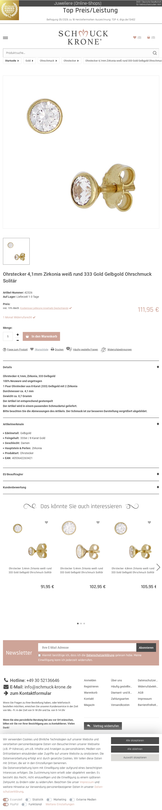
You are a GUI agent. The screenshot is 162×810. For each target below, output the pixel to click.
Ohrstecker (70, 60)
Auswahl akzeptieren (135, 757)
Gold (28, 60)
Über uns (116, 680)
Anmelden (90, 680)
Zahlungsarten (120, 698)
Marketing (60, 800)
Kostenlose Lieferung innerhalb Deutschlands (44, 308)
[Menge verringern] (17, 340)
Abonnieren (146, 647)
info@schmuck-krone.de (48, 687)
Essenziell (16, 800)
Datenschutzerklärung (148, 680)
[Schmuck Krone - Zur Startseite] (83, 36)
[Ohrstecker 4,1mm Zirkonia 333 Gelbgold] (81, 152)
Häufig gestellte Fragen (121, 686)
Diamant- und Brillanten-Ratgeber (121, 692)
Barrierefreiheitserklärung (148, 704)
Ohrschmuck (47, 60)
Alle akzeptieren (135, 740)
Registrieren (91, 686)
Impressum (145, 698)
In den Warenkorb (44, 336)
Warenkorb (153, 37)
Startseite (10, 60)
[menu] (5, 38)
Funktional (35, 804)
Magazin (89, 704)
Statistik (37, 800)
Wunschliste (139, 37)
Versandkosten (120, 704)
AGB (140, 692)
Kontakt (89, 698)
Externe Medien (86, 800)
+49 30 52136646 (42, 680)
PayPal (14, 804)
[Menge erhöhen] (17, 335)
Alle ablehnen (134, 749)
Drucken (59, 349)
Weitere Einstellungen (60, 804)
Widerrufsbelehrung (148, 686)
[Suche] (154, 52)
